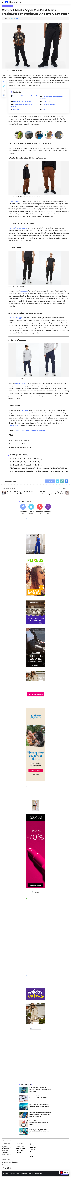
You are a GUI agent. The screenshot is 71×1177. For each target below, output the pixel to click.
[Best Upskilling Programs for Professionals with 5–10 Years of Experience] (23, 1131)
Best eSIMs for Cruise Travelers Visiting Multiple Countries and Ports (39, 1106)
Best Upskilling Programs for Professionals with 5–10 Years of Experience (39, 1131)
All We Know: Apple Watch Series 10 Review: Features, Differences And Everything (39, 471)
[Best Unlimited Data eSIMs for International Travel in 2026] (23, 1098)
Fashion (5, 6)
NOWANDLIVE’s (13, 426)
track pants (24, 291)
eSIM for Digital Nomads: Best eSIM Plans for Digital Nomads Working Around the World (40, 1114)
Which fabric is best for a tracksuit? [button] (21, 447)
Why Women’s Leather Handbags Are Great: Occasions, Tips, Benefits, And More (38, 468)
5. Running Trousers (49, 104)
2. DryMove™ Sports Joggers (22, 101)
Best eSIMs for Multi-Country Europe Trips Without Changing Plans (39, 1122)
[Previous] (15, 135)
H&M (10, 6)
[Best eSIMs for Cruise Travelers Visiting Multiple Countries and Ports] (23, 1106)
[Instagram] (48, 509)
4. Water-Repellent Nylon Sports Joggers (22, 105)
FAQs (43, 109)
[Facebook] (23, 509)
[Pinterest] (40, 509)
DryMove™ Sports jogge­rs (17, 228)
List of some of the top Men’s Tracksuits (24, 96)
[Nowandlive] (13, 1)
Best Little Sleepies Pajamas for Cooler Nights (26, 462)
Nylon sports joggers (15, 318)
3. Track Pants (47, 101)
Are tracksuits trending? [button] (18, 444)
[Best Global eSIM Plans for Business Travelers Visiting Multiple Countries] (23, 1090)
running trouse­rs (21, 383)
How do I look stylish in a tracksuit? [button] (21, 440)
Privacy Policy (27, 1173)
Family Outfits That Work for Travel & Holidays (26, 459)
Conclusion (15, 109)
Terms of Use (38, 1173)
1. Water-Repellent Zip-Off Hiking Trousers (51, 97)
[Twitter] (31, 509)
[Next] (62, 135)
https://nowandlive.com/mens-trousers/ (30, 430)
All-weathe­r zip (13, 201)
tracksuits (24, 410)
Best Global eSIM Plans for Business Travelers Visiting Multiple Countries (40, 1089)
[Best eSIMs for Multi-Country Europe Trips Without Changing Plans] (23, 1123)
